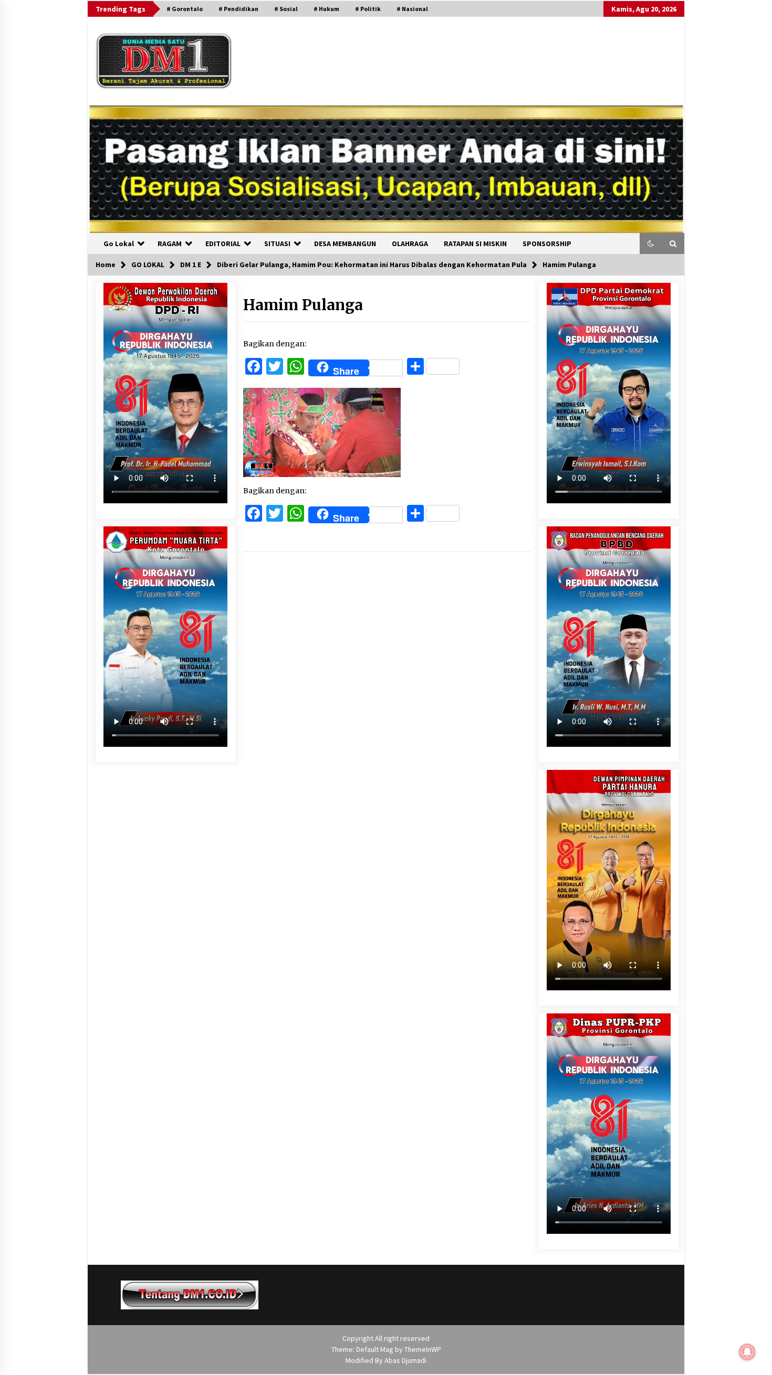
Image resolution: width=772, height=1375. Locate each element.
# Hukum (326, 9)
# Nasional (412, 9)
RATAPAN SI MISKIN (475, 243)
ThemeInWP (422, 1349)
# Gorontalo (184, 9)
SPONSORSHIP (547, 243)
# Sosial (286, 9)
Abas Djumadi (405, 1360)
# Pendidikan (238, 9)
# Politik (368, 9)
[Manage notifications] (747, 1352)
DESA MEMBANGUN (345, 243)
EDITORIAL (223, 243)
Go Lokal (118, 243)
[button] (651, 243)
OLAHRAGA (410, 243)
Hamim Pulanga (303, 304)
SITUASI (277, 243)
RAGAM (170, 243)
